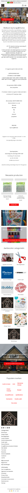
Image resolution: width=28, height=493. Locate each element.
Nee (11, 2)
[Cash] (9, 491)
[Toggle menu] (25, 5)
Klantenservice (4, 481)
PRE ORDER (20, 294)
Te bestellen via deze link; (13, 19)
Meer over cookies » (17, 2)
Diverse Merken (7, 294)
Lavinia (3, 457)
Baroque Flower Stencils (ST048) (7, 196)
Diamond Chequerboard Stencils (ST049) (21, 197)
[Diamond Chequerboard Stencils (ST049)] (21, 187)
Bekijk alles (14, 204)
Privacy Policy (4, 475)
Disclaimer (3, 473)
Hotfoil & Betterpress (20, 310)
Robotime (3, 452)
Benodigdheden (21, 264)
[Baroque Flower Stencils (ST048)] (7, 187)
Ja (8, 2)
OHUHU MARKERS (5, 454)
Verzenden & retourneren (7, 479)
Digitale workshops (7, 264)
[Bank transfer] (18, 491)
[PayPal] (14, 491)
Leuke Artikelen (20, 326)
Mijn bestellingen (5, 464)
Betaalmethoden (5, 477)
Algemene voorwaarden (7, 471)
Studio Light (21, 279)
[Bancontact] (16, 491)
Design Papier (7, 326)
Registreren (4, 462)
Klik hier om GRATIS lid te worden (14, 363)
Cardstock (3, 456)
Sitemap (3, 483)
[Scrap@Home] (2, 5)
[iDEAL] (11, 491)
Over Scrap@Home (5, 469)
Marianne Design (7, 279)
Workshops (14, 341)
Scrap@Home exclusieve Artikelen (7, 310)
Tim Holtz (3, 450)
